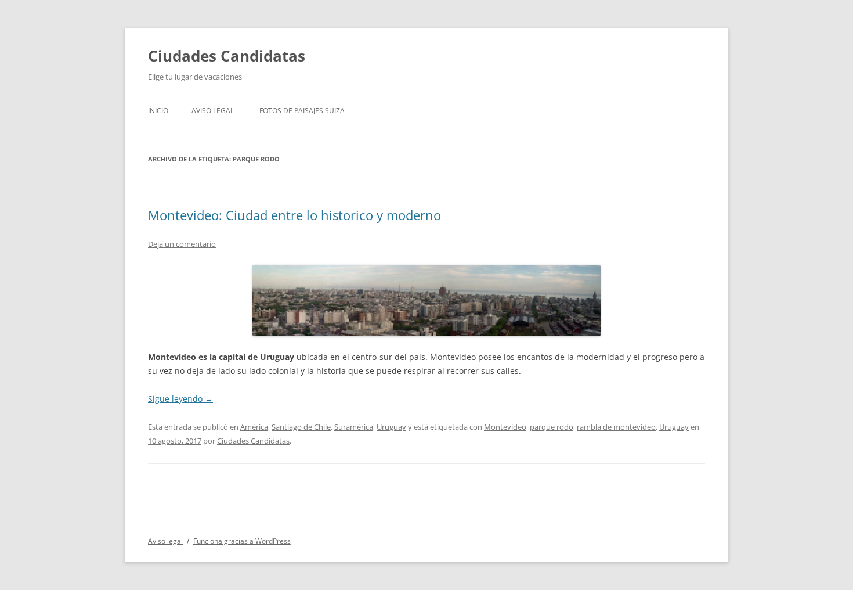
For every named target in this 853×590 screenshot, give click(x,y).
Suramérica (353, 427)
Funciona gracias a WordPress (242, 541)
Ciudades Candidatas (226, 55)
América (254, 427)
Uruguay (391, 427)
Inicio (158, 111)
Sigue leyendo (180, 398)
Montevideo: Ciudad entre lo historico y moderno (294, 215)
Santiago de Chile (301, 427)
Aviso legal (212, 111)
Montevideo (505, 427)
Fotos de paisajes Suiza (302, 111)
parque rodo (551, 427)
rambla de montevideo (616, 427)
